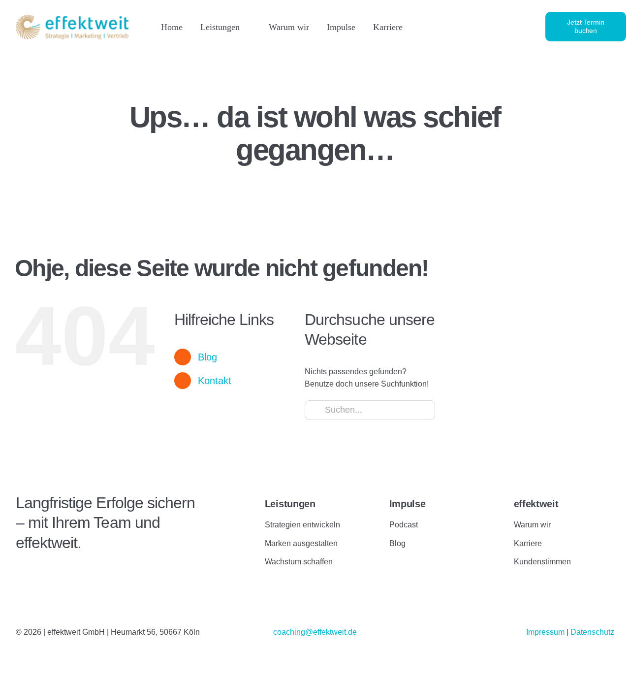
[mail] (501, 26)
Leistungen (290, 503)
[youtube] (484, 26)
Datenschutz (592, 632)
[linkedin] (450, 26)
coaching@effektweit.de (315, 632)
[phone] (517, 26)
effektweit (536, 503)
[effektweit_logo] (72, 18)
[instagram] (467, 26)
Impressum (546, 632)
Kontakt (214, 380)
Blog (207, 357)
